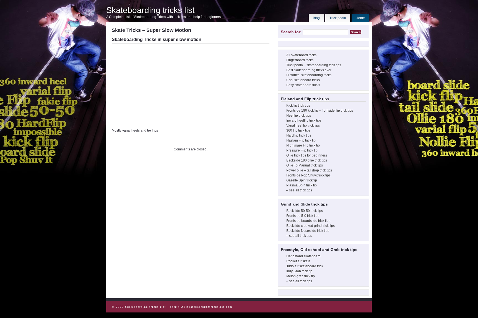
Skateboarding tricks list (150, 10)
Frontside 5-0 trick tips (302, 216)
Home (360, 18)
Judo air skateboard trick (304, 266)
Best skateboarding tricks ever (308, 70)
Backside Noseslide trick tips (307, 231)
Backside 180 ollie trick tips (306, 160)
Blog (316, 18)
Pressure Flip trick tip (302, 150)
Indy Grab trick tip (299, 271)
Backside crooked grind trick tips (310, 226)
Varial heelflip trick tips (303, 125)
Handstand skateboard (303, 256)
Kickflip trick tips (298, 105)
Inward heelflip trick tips (303, 120)
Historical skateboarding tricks (308, 75)
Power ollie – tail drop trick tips (309, 170)
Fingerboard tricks (299, 60)
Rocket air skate (298, 261)
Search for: (291, 32)
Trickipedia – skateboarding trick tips (313, 65)
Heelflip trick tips (298, 115)
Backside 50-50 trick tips (304, 211)
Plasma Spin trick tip (301, 185)
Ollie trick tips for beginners (306, 155)
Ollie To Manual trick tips (304, 165)
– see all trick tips (299, 190)
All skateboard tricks (301, 55)
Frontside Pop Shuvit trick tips (308, 175)
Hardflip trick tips (298, 135)
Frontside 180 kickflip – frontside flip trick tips (319, 110)
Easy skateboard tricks (303, 85)
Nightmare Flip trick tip (303, 145)
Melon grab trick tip (300, 276)
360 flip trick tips (298, 130)
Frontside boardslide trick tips (308, 221)
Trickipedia (337, 18)
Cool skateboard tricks (303, 80)
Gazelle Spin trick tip (301, 180)
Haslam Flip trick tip (301, 140)
